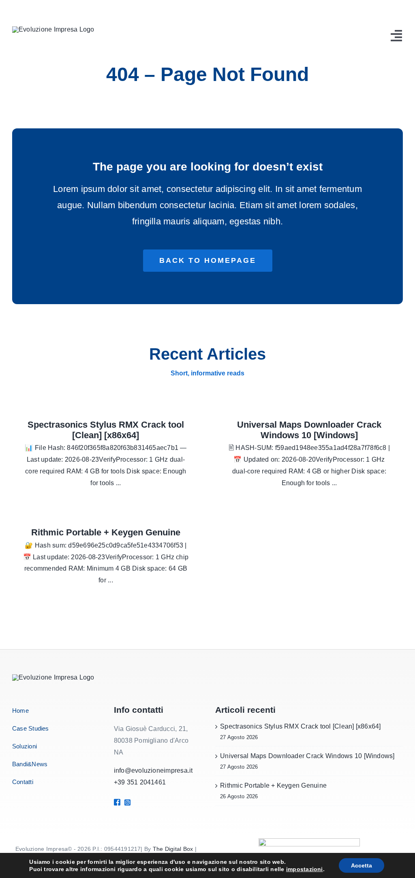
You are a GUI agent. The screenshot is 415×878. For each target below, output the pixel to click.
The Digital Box (173, 849)
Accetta (361, 865)
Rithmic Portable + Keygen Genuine (105, 532)
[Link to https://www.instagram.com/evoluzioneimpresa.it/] (136, 802)
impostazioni (304, 869)
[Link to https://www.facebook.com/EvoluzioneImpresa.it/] (116, 802)
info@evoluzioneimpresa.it (153, 770)
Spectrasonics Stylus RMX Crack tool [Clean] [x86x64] (106, 430)
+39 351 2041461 (140, 782)
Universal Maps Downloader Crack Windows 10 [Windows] (309, 430)
